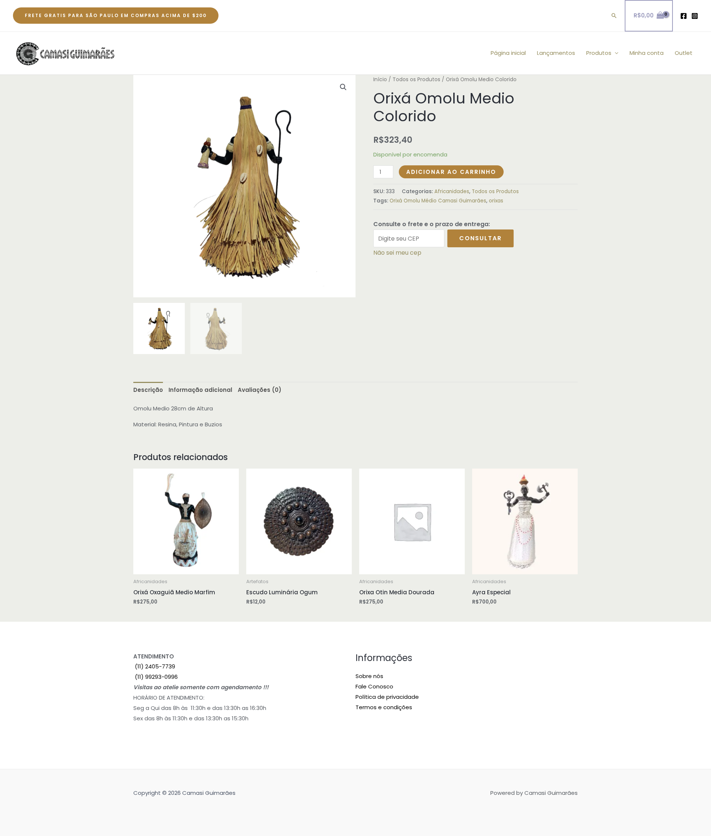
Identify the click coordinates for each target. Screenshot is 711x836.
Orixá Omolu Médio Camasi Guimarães (438, 200)
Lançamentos (556, 53)
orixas (496, 200)
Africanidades (451, 191)
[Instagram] (694, 16)
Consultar (480, 238)
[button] (115, 15)
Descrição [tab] (148, 390)
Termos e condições (384, 707)
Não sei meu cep (397, 252)
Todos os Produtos (416, 79)
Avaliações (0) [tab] (259, 390)
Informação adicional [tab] (200, 390)
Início (380, 79)
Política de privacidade (387, 697)
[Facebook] (683, 16)
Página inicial (508, 53)
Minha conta (647, 53)
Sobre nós (369, 676)
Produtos (598, 53)
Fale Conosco (374, 686)
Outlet (683, 53)
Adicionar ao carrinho (451, 172)
